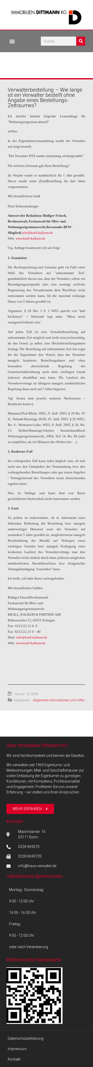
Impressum (17, 1049)
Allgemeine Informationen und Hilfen (59, 700)
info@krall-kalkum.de (37, 233)
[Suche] (80, 41)
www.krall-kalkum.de (30, 238)
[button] (12, 41)
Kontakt (14, 821)
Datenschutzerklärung (25, 1038)
